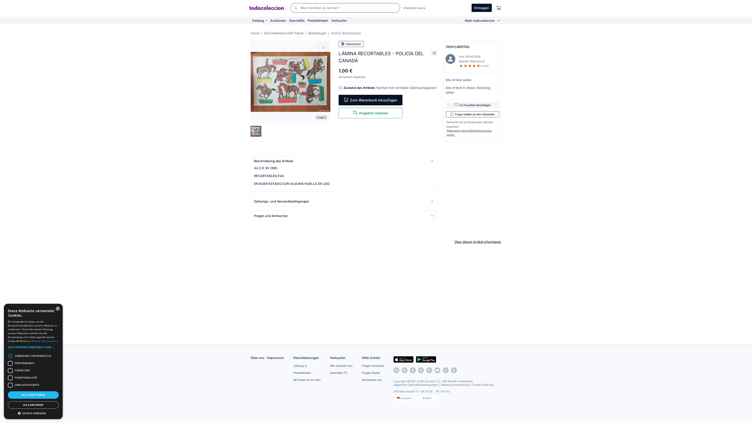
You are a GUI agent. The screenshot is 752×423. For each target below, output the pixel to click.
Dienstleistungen (306, 358)
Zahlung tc (300, 365)
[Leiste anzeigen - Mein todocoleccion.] (498, 20)
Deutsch (405, 398)
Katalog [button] (258, 21)
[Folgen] (323, 47)
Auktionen (278, 21)
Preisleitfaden (318, 21)
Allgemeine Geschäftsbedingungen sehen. (469, 132)
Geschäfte (297, 21)
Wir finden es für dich (307, 379)
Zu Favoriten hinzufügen (475, 105)
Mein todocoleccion (480, 21)
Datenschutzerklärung (455, 384)
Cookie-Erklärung (483, 384)
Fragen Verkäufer (373, 365)
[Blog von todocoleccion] (454, 370)
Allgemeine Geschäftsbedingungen (415, 384)
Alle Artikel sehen (458, 80)
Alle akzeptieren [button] (33, 395)
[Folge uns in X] (421, 370)
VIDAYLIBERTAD (458, 47)
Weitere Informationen (44, 341)
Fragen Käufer (371, 372)
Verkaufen (339, 21)
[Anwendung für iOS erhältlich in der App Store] (403, 359)
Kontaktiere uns (372, 379)
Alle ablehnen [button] (33, 405)
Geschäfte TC (339, 372)
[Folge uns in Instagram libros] (405, 370)
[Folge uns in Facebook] (413, 370)
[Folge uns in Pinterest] (429, 370)
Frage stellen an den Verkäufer (475, 114)
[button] (344, 161)
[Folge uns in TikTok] (446, 370)
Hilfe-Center (371, 358)
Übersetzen (353, 44)
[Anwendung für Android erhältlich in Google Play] (426, 359)
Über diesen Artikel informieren (478, 242)
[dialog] (33, 361)
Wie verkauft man (341, 365)
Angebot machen (373, 113)
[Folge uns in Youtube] (437, 370)
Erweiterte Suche (414, 8)
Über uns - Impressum (267, 358)
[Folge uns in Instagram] (396, 370)
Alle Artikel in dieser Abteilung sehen (468, 90)
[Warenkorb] (498, 7)
